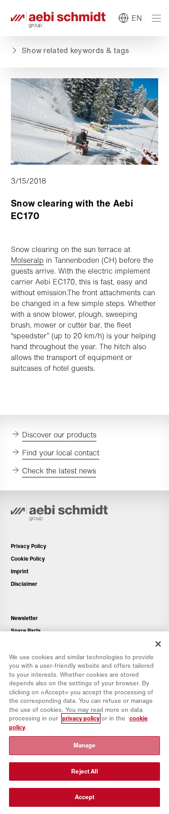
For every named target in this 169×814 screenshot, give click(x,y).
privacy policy (81, 718)
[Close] (158, 644)
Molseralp (27, 260)
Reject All (84, 771)
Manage (84, 745)
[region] (84, 722)
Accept (85, 797)
